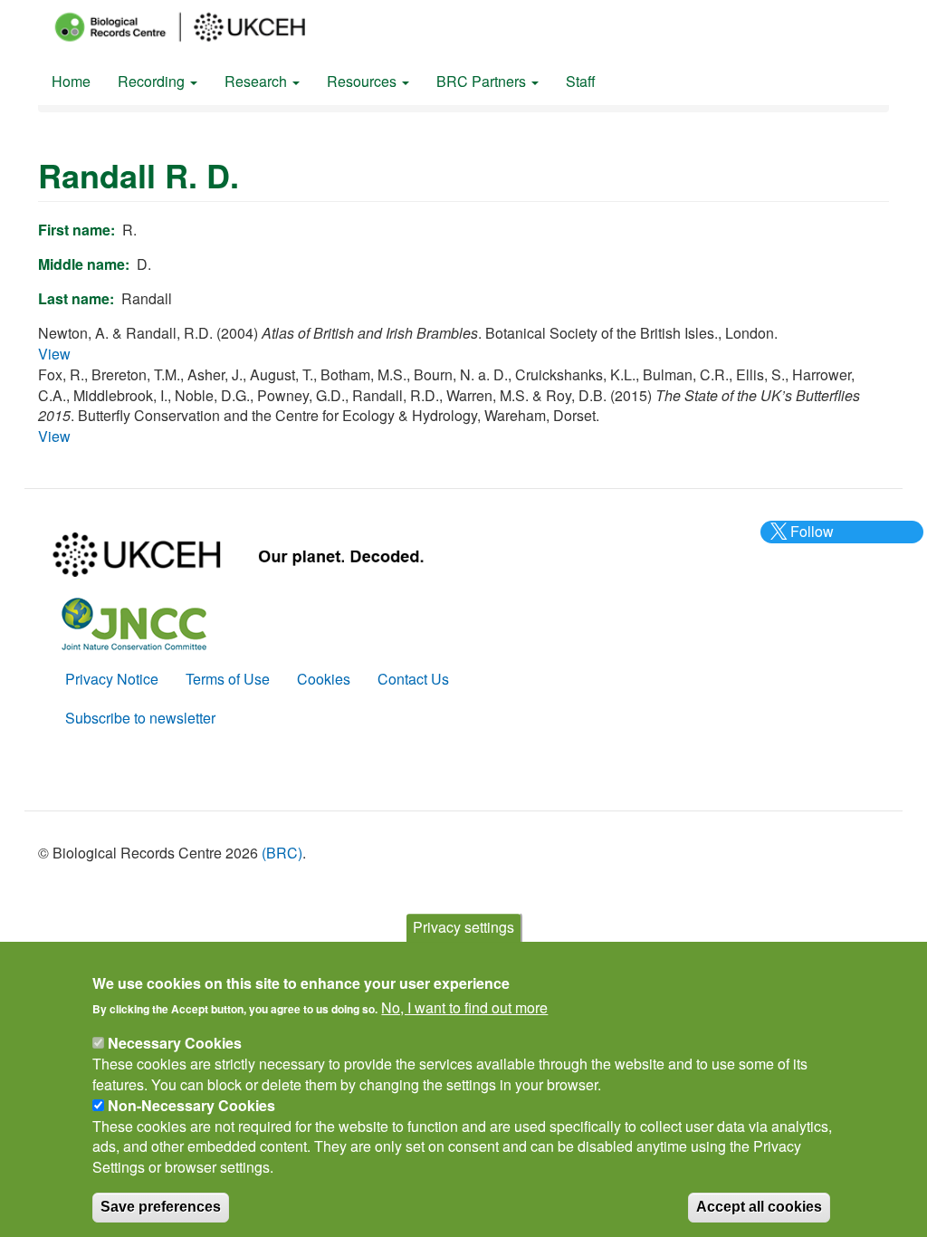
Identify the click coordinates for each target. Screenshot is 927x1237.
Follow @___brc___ (809, 541)
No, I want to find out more (464, 1008)
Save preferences (160, 1206)
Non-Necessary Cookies (191, 1105)
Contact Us (413, 678)
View (54, 353)
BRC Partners (483, 81)
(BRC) (282, 852)
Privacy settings (463, 926)
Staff (581, 81)
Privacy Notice (111, 678)
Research (258, 81)
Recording (153, 81)
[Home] (196, 27)
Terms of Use (228, 678)
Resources (363, 81)
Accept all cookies (759, 1206)
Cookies (323, 678)
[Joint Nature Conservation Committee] (134, 621)
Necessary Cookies (175, 1042)
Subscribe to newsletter (140, 717)
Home (71, 81)
